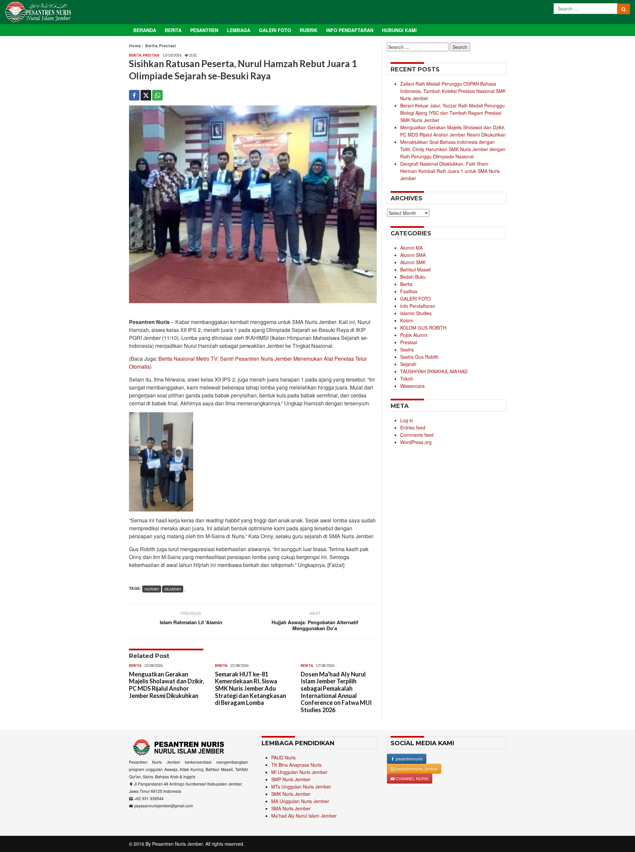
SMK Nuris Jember (291, 794)
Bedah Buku (413, 276)
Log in (406, 420)
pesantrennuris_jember (416, 768)
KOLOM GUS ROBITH (423, 327)
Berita (173, 30)
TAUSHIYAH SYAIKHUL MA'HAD (434, 371)
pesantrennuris (409, 758)
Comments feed (417, 434)
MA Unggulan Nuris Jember (300, 801)
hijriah (152, 588)
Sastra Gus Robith (419, 356)
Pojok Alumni (413, 335)
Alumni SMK (413, 262)
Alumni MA (411, 247)
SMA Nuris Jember (291, 808)
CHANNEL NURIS (412, 778)
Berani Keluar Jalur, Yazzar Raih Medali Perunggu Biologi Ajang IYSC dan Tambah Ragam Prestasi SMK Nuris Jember (452, 112)
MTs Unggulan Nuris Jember (301, 786)
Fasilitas (408, 291)
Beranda (144, 30)
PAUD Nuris (283, 757)
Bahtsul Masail (415, 269)
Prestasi (167, 46)
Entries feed (412, 427)
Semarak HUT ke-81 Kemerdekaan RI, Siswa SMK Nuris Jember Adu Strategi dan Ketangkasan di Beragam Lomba (250, 688)
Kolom (406, 320)
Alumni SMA (413, 255)
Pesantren (204, 30)
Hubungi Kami (399, 30)
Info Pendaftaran (349, 30)
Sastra (407, 349)
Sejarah (408, 364)
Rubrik (309, 30)
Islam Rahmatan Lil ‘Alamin (191, 622)
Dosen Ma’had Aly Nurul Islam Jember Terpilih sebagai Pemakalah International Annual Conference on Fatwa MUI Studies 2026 (336, 691)
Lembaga (238, 30)
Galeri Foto (275, 30)
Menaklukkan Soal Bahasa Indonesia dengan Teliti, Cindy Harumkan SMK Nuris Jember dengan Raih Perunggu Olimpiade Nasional (452, 149)
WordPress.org (416, 442)
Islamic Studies (416, 313)
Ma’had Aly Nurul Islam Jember (304, 815)
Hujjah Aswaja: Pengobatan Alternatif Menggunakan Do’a (315, 625)
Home (135, 46)
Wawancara (412, 386)
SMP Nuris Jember (291, 779)
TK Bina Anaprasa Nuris (296, 764)
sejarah (172, 588)
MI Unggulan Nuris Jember (299, 772)
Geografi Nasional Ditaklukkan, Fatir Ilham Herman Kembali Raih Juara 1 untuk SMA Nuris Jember (450, 171)
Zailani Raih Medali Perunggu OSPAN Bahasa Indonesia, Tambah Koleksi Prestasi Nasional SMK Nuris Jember (453, 90)
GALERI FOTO (415, 298)
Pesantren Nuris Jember (177, 843)
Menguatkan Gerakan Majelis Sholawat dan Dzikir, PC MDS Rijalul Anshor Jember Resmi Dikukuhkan (166, 684)
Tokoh (406, 378)
